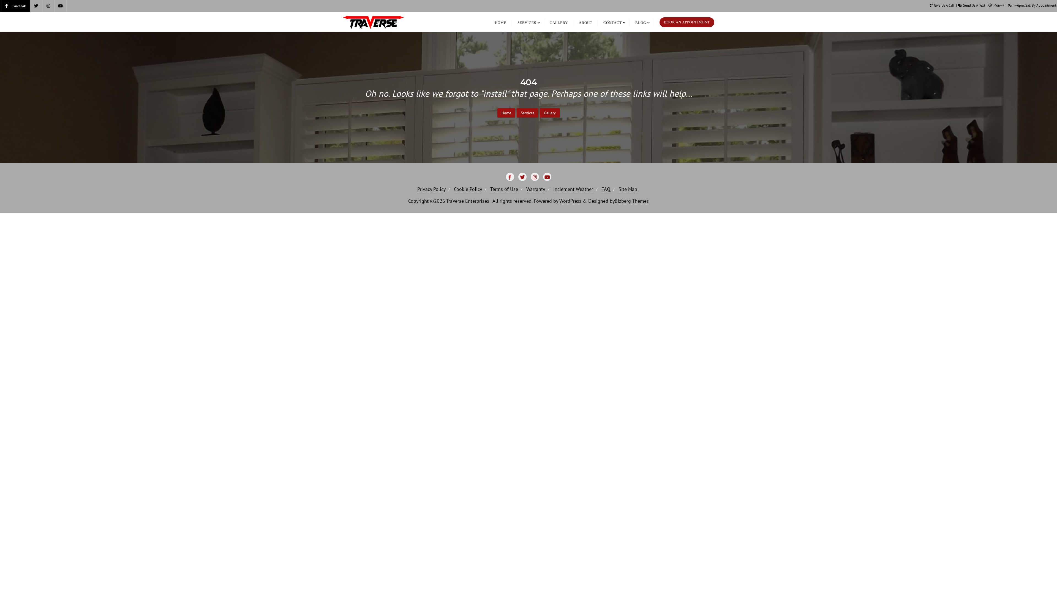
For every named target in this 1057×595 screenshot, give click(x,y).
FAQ (605, 189)
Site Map (628, 189)
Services (527, 112)
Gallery (550, 112)
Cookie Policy (468, 189)
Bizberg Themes (632, 201)
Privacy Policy (431, 189)
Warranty (535, 189)
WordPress (570, 201)
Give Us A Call (944, 5)
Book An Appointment (687, 22)
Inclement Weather (573, 189)
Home (506, 112)
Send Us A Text (974, 5)
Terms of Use (504, 189)
